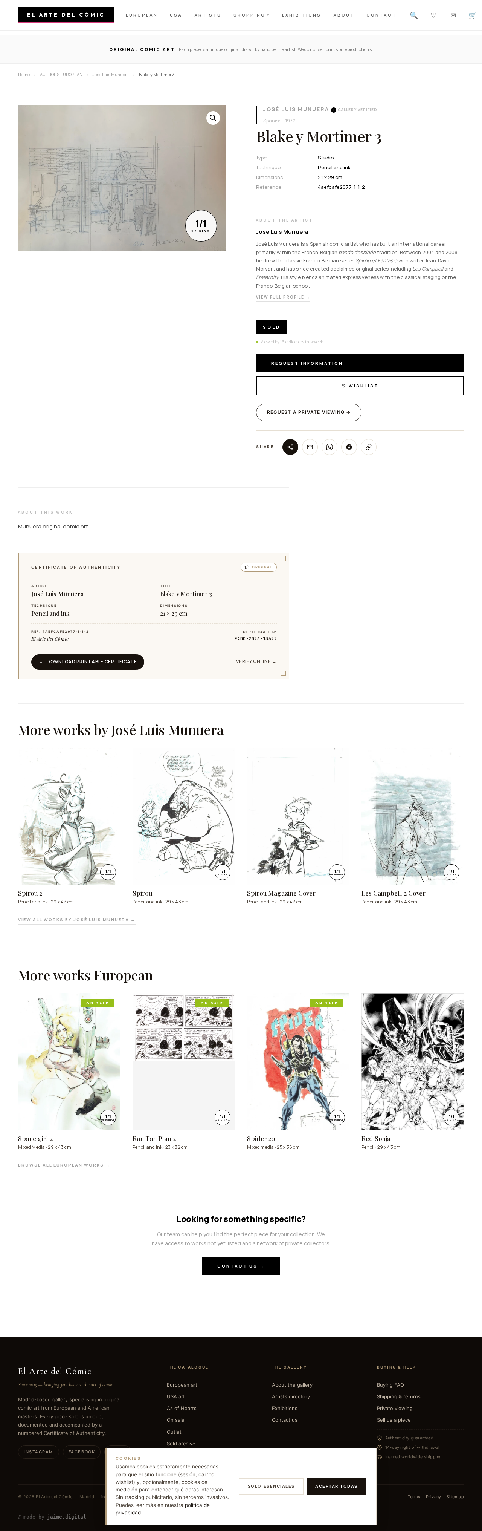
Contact (381, 15)
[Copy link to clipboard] (369, 447)
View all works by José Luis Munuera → (77, 919)
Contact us (284, 1420)
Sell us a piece (394, 1420)
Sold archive (181, 1444)
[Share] (290, 447)
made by (52, 1517)
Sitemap (455, 1496)
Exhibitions (301, 15)
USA (176, 15)
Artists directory (291, 1396)
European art (182, 1385)
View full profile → (283, 297)
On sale (176, 1420)
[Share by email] (310, 447)
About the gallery (292, 1385)
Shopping (251, 15)
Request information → (310, 363)
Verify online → (256, 661)
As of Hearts (182, 1408)
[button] (213, 118)
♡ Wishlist (360, 386)
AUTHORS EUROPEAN (61, 74)
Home (24, 74)
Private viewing (395, 1408)
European (142, 15)
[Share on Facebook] (349, 447)
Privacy (433, 1496)
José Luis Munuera (296, 109)
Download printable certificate (92, 661)
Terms (414, 1496)
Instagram (38, 1451)
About (343, 15)
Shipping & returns (399, 1396)
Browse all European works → (64, 1165)
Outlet (174, 1432)
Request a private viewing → (309, 412)
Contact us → (241, 1266)
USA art (176, 1396)
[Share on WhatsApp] (329, 447)
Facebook (82, 1451)
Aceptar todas (336, 1486)
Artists (207, 15)
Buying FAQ (390, 1385)
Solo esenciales (271, 1486)
